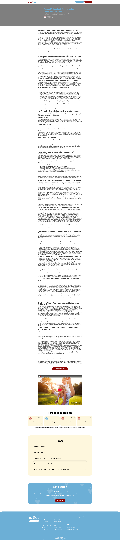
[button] (41, 1)
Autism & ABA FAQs (57, 521)
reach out (76, 357)
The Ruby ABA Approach (46, 525)
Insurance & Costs (45, 529)
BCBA (55, 525)
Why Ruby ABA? (44, 523)
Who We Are (44, 527)
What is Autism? (57, 517)
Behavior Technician (57, 527)
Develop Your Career (58, 529)
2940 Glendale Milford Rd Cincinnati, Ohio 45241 (71, 527)
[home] (32, 1)
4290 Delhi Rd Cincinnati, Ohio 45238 (72, 530)
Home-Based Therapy (46, 517)
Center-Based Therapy (46, 519)
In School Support (45, 521)
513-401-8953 (79, 1)
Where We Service (57, 1)
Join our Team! (57, 523)
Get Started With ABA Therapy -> (60, 368)
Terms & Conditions (60, 537)
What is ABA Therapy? (58, 519)
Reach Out (85, 516)
